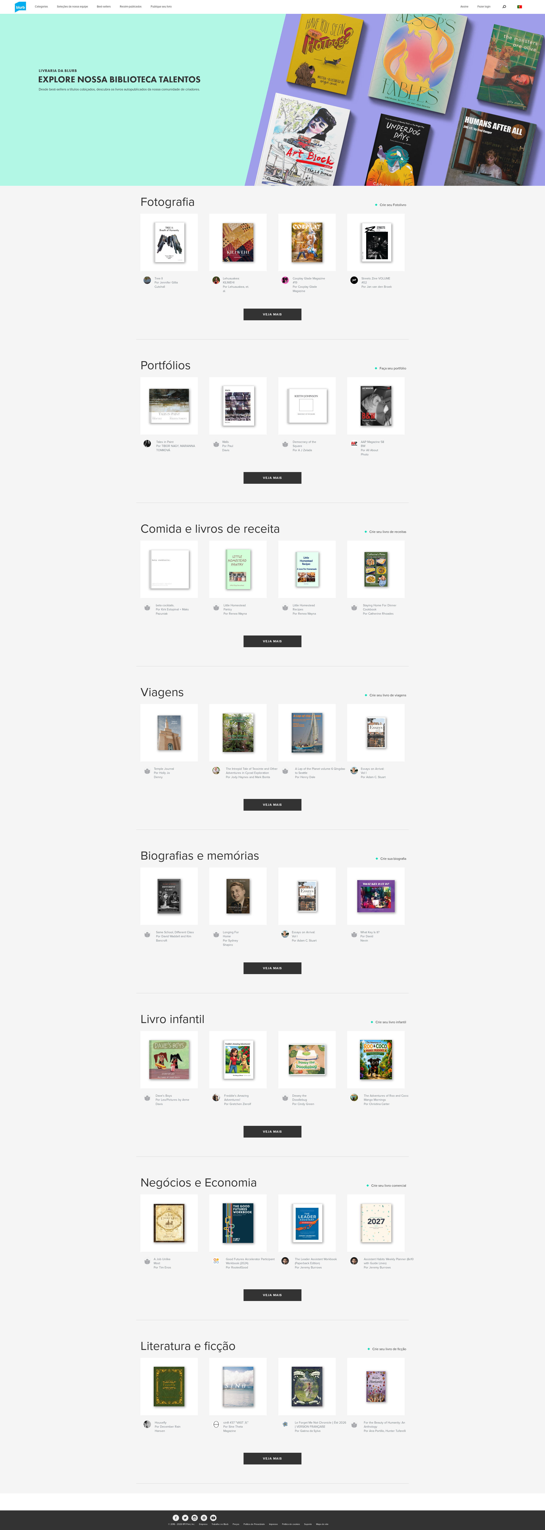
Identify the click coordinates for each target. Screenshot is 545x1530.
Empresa (203, 1524)
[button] (519, 7)
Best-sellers (104, 6)
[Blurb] (20, 8)
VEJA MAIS (272, 314)
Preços (236, 1524)
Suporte (308, 1524)
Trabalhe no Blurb (220, 1524)
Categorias (41, 6)
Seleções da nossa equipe (72, 6)
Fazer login (484, 6)
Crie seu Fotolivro (393, 205)
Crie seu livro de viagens (388, 695)
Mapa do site (322, 1524)
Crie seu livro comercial (388, 1186)
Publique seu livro (161, 6)
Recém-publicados (131, 6)
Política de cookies (291, 1524)
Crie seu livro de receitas (387, 532)
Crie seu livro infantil (391, 1022)
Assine (464, 6)
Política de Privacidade (254, 1524)
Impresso (273, 1524)
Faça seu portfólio (393, 368)
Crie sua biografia (393, 859)
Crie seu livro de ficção (389, 1349)
